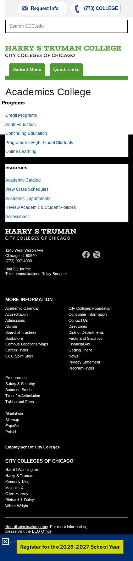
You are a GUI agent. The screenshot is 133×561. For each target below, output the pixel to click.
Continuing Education (26, 133)
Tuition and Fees (19, 402)
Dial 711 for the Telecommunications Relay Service (35, 271)
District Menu (26, 69)
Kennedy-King (17, 482)
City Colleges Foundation (89, 308)
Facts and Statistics (85, 338)
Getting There (80, 350)
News (73, 356)
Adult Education (20, 124)
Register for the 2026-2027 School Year (70, 547)
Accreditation (16, 314)
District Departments (86, 332)
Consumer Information (87, 314)
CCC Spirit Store (19, 356)
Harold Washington (21, 470)
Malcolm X (14, 488)
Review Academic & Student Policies (40, 207)
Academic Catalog (23, 180)
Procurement (16, 378)
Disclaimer (14, 414)
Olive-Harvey (16, 494)
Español (12, 426)
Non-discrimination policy (26, 527)
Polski (10, 432)
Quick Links (66, 69)
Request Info (45, 8)
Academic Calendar (22, 308)
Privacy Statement (84, 362)
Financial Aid (79, 344)
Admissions (15, 320)
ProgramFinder (81, 368)
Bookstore (14, 338)
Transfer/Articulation (22, 396)
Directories (77, 326)
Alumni (11, 326)
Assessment (17, 216)
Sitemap (12, 420)
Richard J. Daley (19, 500)
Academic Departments (27, 198)
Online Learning (21, 151)
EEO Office (41, 531)
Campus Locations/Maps (26, 344)
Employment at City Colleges (32, 447)
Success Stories (19, 390)
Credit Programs (21, 115)
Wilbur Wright (16, 506)
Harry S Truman (19, 476)
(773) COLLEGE (101, 8)
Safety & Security (20, 384)
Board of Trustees (21, 332)
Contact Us (78, 320)
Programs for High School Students (39, 142)
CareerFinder (16, 350)
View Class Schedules (27, 189)
